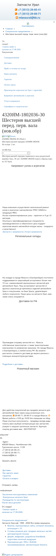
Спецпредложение (11, 58)
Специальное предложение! (14, 520)
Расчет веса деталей (11, 502)
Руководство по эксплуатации (15, 499)
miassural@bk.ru (29, 17)
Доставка (8, 63)
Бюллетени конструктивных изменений (19, 494)
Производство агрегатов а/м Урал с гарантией (23, 90)
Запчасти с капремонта (12, 231)
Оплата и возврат (10, 478)
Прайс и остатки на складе (15, 69)
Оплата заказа (9, 85)
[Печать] (11, 136)
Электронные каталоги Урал (15, 497)
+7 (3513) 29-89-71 (29, 13)
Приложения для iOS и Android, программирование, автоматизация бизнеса (27, 543)
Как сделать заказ (10, 473)
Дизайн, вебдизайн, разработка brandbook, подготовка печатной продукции (26, 538)
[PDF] (5, 136)
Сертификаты (28, 25)
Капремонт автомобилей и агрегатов (19, 96)
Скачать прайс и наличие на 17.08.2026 (12, 510)
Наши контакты (10, 74)
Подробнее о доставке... (13, 364)
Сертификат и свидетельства (15, 107)
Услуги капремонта (12, 101)
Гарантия (8, 79)
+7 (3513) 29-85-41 (29, 9)
